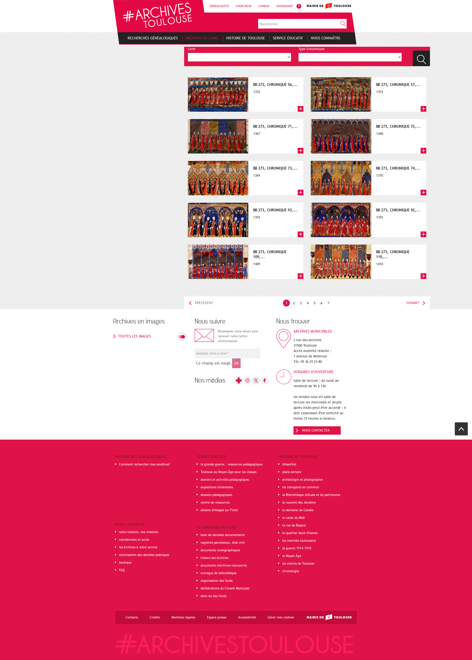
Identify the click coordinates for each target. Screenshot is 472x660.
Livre (191, 49)
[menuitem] (153, 38)
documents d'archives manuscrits (224, 566)
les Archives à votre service (138, 547)
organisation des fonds (217, 581)
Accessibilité (247, 617)
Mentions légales (183, 617)
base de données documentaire (223, 535)
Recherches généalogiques (140, 457)
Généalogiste (219, 6)
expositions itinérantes (217, 487)
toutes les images (134, 336)
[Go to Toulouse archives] (157, 15)
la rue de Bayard (294, 525)
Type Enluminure (311, 49)
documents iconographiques (220, 550)
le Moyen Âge (291, 556)
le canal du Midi (293, 518)
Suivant (412, 303)
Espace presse (216, 617)
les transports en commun (300, 487)
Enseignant (285, 6)
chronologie (290, 571)
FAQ (122, 570)
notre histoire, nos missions (138, 532)
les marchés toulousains (299, 541)
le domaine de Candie (297, 510)
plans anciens (291, 472)
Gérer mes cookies (281, 617)
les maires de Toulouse (298, 564)
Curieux (264, 6)
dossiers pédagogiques (216, 495)
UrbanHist (289, 464)
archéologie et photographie (302, 480)
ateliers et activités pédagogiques (225, 480)
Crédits (155, 617)
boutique (125, 563)
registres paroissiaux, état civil (223, 543)
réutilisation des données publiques (144, 555)
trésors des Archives (214, 558)
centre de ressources (215, 503)
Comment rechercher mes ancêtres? (144, 464)
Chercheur (243, 6)
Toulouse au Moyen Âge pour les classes (228, 472)
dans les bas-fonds (213, 596)
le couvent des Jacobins (299, 503)
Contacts (132, 617)
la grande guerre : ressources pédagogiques (232, 464)
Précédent (204, 303)
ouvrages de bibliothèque (218, 573)
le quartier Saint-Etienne (300, 533)
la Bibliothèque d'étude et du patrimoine (311, 495)
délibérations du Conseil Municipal (225, 588)
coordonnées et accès (134, 540)
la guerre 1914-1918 (296, 548)
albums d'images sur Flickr (219, 510)
